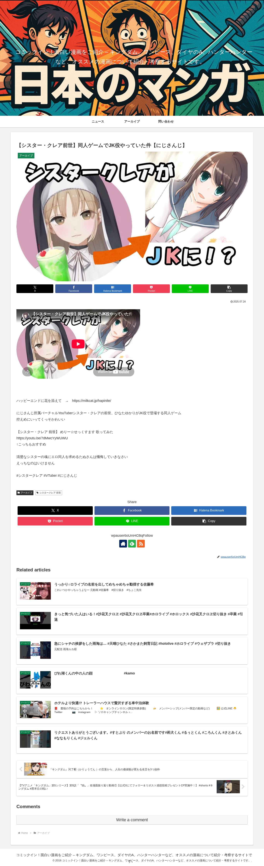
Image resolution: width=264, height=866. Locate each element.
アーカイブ (26, 492)
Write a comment (132, 819)
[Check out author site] (123, 543)
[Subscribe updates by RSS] (141, 543)
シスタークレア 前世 (50, 492)
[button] (229, 288)
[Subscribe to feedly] (132, 543)
